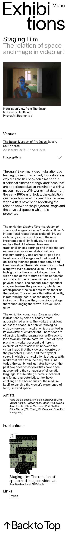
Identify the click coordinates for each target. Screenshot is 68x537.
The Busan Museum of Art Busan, (25, 142)
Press (14, 496)
